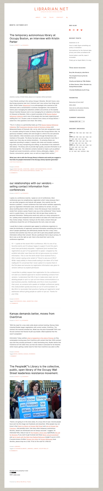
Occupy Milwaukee (46, 439)
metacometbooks (41, 169)
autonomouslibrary (20, 448)
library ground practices (50, 435)
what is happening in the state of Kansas (40, 338)
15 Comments (14, 303)
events (17, 299)
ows (21, 170)
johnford (26, 169)
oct (79, 139)
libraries (17, 446)
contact (60, 17)
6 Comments (13, 172)
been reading (80, 68)
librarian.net (51, 9)
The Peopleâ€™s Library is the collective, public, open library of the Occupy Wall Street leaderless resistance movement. (35, 370)
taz (42, 170)
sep (76, 139)
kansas (25, 354)
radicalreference (29, 170)
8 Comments (13, 450)
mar (80, 132)
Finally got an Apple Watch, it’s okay (80, 60)
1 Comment (13, 356)
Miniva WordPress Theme (24, 481)
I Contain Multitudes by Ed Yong (79, 90)
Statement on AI (74, 42)
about (38, 17)
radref (38, 170)
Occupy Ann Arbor (32, 439)
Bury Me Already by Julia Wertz (79, 72)
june (83, 149)
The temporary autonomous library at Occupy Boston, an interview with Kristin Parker (34, 38)
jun (90, 132)
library (32, 169)
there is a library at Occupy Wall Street (30, 426)
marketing (30, 301)
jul (70, 135)
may (87, 132)
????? (56, 151)
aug (73, 139)
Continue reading (16, 162)
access (17, 166)
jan (74, 132)
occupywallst (43, 448)
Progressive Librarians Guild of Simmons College (35, 127)
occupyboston (14, 170)
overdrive (32, 354)
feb (77, 132)
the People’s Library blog (39, 433)
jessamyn (25, 45)
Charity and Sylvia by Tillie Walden (80, 81)
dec (85, 139)
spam (35, 301)
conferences (18, 301)
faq (44, 17)
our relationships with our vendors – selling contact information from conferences (31, 186)
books (16, 354)
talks (51, 17)
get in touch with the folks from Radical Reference (29, 437)
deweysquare (18, 169)
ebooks (20, 354)
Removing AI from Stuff (76, 102)
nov (83, 139)
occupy (49, 169)
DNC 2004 (72, 105)
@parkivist (26, 105)
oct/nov (83, 151)
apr (84, 132)
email (24, 301)
